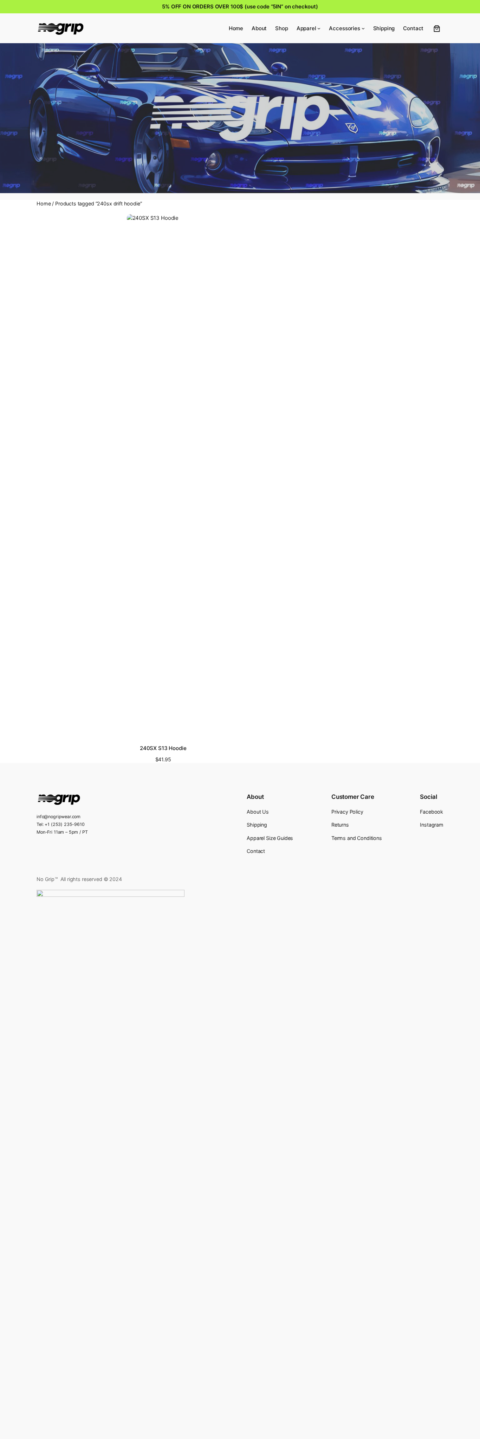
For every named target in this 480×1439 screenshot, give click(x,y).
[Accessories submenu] (363, 28)
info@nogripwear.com (58, 816)
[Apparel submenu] (318, 28)
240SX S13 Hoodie (163, 748)
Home (44, 203)
